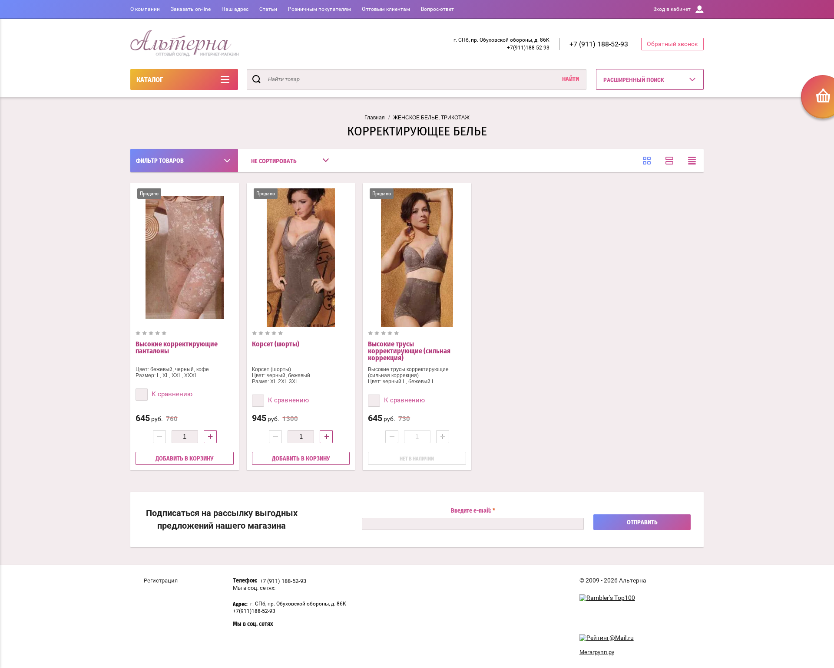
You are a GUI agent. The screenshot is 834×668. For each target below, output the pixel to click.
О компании (145, 9)
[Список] (669, 160)
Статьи (268, 9)
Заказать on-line (191, 9)
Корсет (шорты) (275, 344)
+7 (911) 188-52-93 (598, 44)
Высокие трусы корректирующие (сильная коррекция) (409, 351)
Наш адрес (235, 9)
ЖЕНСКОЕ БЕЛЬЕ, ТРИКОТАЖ (431, 118)
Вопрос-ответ (437, 9)
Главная (374, 118)
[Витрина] (647, 160)
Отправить (642, 523)
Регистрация (161, 580)
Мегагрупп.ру (596, 652)
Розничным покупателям (319, 9)
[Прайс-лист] (692, 160)
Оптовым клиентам (386, 9)
